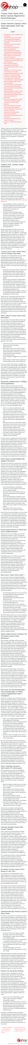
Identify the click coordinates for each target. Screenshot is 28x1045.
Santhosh (21, 20)
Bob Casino (7, 97)
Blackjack (6, 104)
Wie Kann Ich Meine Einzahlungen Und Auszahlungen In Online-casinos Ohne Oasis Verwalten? (13, 60)
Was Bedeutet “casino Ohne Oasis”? (13, 53)
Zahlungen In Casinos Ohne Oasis (12, 76)
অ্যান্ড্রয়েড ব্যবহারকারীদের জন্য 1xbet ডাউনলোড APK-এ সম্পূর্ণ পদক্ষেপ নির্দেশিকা (7, 1030)
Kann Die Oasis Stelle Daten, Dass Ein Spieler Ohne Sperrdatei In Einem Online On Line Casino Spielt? (13, 101)
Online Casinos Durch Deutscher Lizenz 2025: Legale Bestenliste (20, 1029)
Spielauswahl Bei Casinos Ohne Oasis (13, 73)
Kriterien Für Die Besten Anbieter (12, 74)
